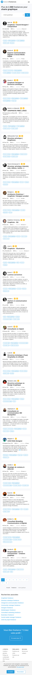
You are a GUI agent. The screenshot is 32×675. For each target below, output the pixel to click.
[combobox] (12, 15)
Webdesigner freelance (8, 610)
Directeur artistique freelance (10, 600)
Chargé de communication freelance (12, 603)
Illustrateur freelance (7, 615)
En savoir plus (15, 638)
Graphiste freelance (7, 598)
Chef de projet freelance (8, 620)
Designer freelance (7, 607)
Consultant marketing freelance (11, 612)
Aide (4, 661)
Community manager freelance (10, 605)
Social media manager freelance (11, 617)
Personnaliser (20, 671)
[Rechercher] (27, 15)
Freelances (13, 587)
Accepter (10, 671)
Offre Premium (6, 659)
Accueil (8, 587)
